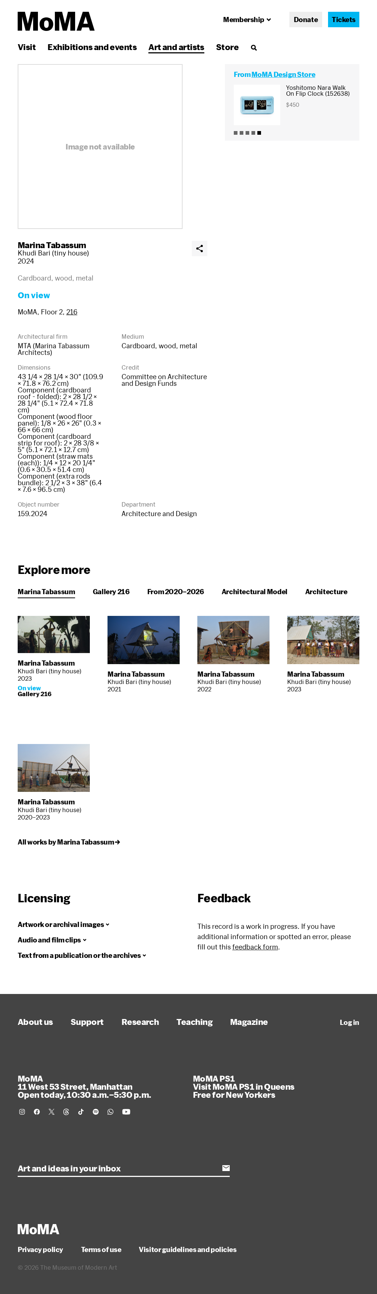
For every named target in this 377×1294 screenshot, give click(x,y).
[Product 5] (259, 133)
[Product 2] (241, 133)
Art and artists (176, 47)
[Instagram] (22, 1111)
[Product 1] (235, 133)
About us (35, 1021)
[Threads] (66, 1111)
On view (34, 295)
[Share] (199, 248)
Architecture (326, 592)
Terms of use (101, 1249)
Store (227, 47)
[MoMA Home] (56, 21)
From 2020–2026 (175, 592)
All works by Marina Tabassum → (69, 842)
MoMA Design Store (283, 74)
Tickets (344, 19)
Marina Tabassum (52, 245)
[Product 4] (253, 133)
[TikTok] (81, 1111)
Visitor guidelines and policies (187, 1249)
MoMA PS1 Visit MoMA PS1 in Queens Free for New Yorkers (244, 1086)
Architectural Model (255, 592)
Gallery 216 (111, 592)
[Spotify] (95, 1111)
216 (71, 312)
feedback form (255, 947)
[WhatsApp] (110, 1111)
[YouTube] (126, 1111)
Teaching (194, 1021)
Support (87, 1021)
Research (140, 1021)
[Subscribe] (226, 1168)
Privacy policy (40, 1249)
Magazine (249, 1021)
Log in (349, 1022)
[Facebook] (36, 1111)
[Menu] (253, 47)
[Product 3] (247, 133)
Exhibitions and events (92, 47)
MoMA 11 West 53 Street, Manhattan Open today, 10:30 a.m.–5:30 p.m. (84, 1086)
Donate (306, 19)
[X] (51, 1111)
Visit (27, 47)
